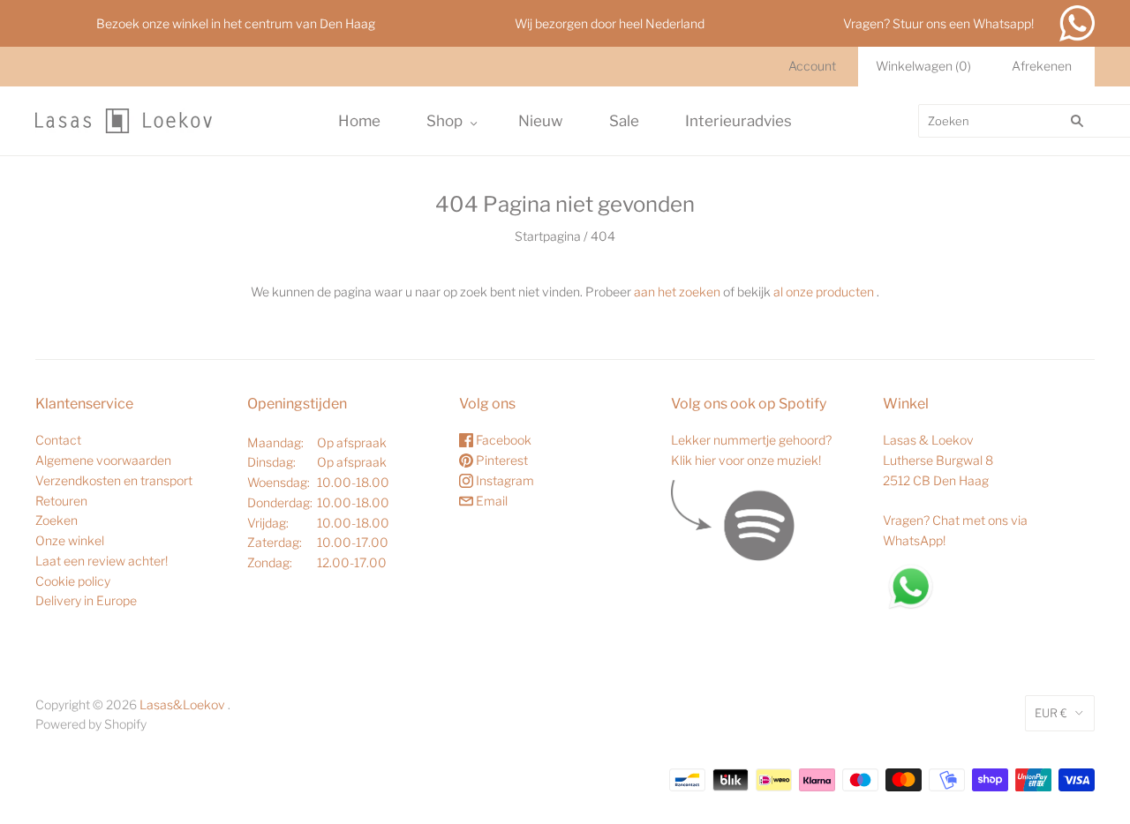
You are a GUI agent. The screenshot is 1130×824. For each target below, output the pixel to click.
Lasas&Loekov (182, 704)
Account (812, 65)
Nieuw (540, 121)
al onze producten (823, 291)
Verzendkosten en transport (113, 480)
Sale (624, 121)
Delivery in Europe (86, 600)
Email (490, 500)
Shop (444, 121)
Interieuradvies (738, 121)
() (923, 65)
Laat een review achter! (101, 560)
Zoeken (56, 520)
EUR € (1051, 713)
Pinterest (500, 460)
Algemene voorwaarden (103, 460)
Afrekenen (1042, 65)
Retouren (61, 500)
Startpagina (548, 235)
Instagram (503, 480)
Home (359, 121)
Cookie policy (72, 580)
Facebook (502, 439)
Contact (58, 439)
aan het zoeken (677, 291)
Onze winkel (69, 540)
